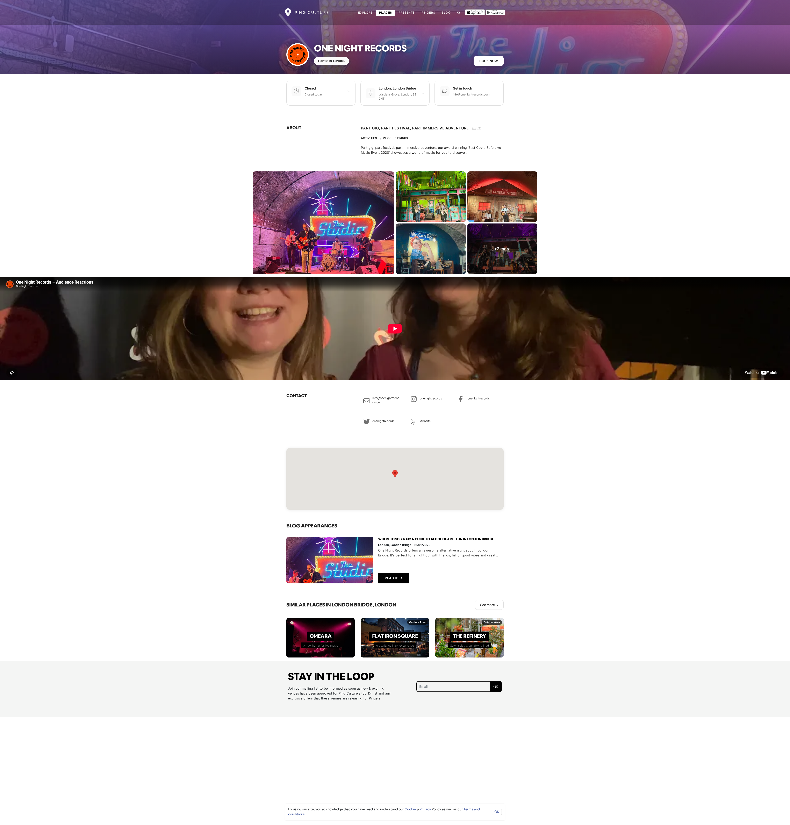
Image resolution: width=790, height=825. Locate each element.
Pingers (428, 12)
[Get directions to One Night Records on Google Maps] (395, 479)
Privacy (425, 809)
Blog (446, 12)
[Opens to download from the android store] (495, 12)
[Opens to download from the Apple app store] (475, 12)
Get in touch (462, 88)
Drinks (402, 138)
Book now (488, 61)
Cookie (410, 809)
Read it (392, 578)
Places (385, 12)
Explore (365, 12)
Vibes (387, 138)
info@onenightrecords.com (471, 94)
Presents (406, 12)
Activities (369, 138)
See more (487, 605)
